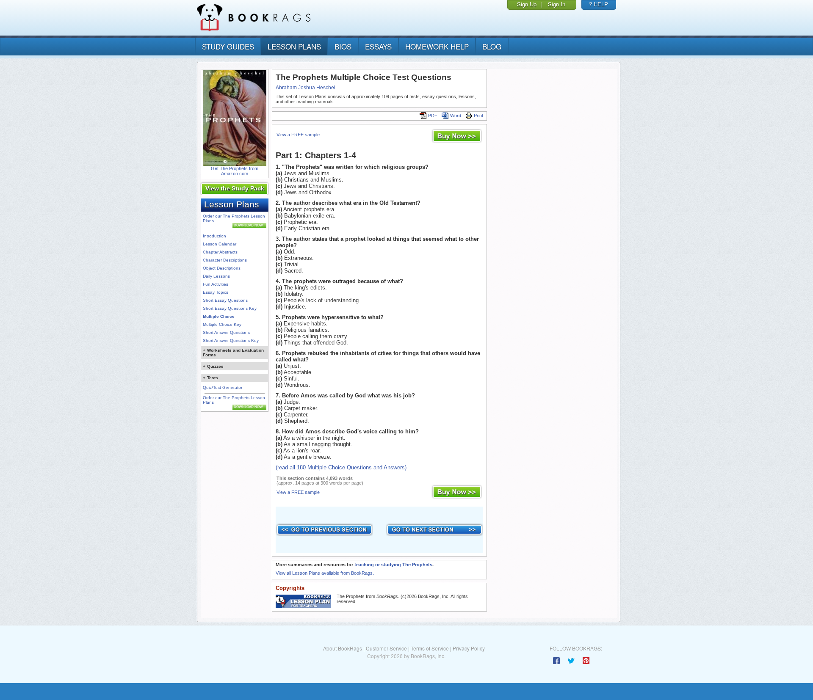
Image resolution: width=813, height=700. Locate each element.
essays (378, 46)
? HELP (598, 4)
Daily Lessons (216, 276)
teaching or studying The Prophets (393, 564)
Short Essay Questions (225, 300)
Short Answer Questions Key (231, 340)
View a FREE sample (298, 134)
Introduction (214, 236)
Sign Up (526, 4)
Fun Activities (215, 284)
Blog (491, 46)
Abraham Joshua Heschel (305, 88)
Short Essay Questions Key (230, 308)
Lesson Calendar (219, 244)
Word (455, 115)
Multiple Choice (219, 316)
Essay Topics (215, 292)
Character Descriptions (225, 260)
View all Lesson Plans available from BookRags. (325, 573)
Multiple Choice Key (222, 324)
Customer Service (386, 648)
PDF (432, 115)
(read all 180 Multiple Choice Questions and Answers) (341, 467)
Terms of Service (430, 648)
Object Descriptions (222, 268)
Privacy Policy (469, 648)
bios (343, 46)
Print (478, 115)
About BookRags (342, 648)
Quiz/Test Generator (222, 387)
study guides (228, 46)
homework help (437, 46)
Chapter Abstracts (220, 252)
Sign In (556, 4)
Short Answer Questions (226, 332)
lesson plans (294, 46)
